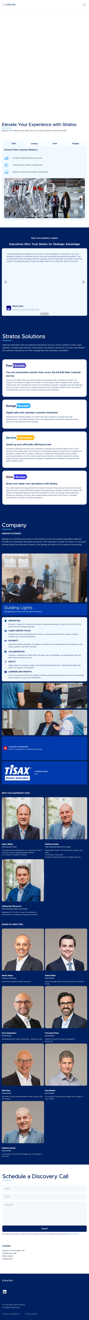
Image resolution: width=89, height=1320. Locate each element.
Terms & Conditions (11, 1314)
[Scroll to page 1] (41, 314)
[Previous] (5, 282)
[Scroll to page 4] (48, 314)
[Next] (83, 282)
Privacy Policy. (74, 1234)
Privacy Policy (31, 1314)
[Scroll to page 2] (43, 314)
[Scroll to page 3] (45, 314)
